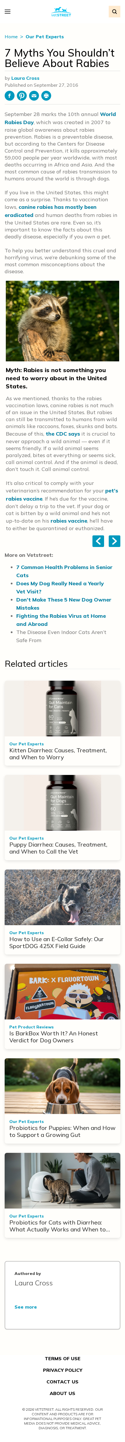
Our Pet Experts (45, 36)
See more (26, 1307)
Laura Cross (25, 78)
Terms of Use (63, 1358)
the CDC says (63, 433)
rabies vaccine (69, 520)
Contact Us (62, 1382)
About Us (62, 1393)
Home (12, 36)
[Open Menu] (9, 11)
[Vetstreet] (61, 12)
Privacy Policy (62, 1370)
